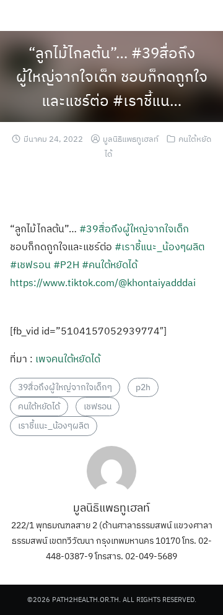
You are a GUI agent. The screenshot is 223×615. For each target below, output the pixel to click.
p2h (143, 387)
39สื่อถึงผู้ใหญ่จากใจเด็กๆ (65, 387)
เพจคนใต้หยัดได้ (67, 358)
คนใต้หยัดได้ (39, 406)
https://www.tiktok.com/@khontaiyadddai (103, 282)
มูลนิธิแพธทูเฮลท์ (131, 139)
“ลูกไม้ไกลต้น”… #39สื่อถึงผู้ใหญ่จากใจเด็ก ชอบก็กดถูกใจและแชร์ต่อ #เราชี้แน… (112, 76)
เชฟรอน (98, 406)
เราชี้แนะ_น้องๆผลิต (53, 425)
